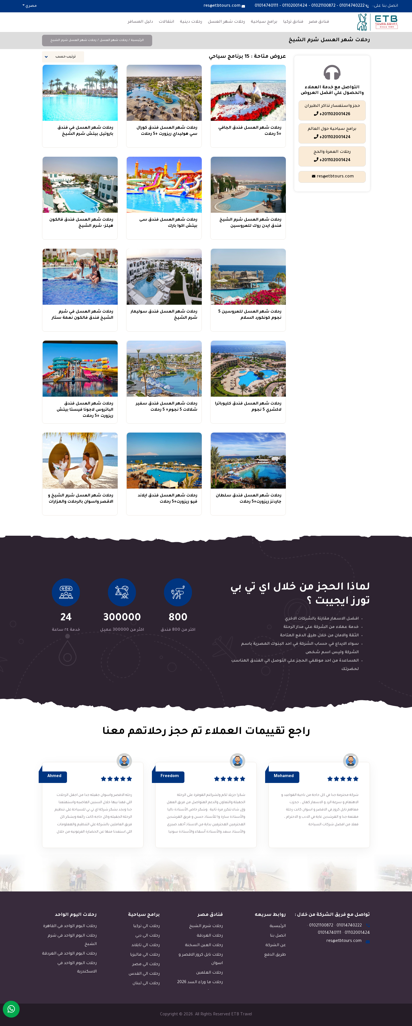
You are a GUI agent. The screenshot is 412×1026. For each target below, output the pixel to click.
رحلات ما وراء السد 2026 (200, 982)
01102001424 (294, 6)
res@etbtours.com (221, 6)
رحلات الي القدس (144, 974)
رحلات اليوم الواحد (76, 915)
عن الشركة (275, 945)
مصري (31, 6)
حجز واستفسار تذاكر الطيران (332, 110)
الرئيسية (137, 40)
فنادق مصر (319, 22)
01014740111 (266, 6)
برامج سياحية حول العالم (332, 133)
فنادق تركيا (293, 22)
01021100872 (323, 6)
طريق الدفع (275, 955)
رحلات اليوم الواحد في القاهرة (70, 926)
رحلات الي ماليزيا (145, 955)
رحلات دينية (191, 22)
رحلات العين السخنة (204, 945)
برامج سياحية (264, 22)
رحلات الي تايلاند (145, 945)
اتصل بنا (278, 936)
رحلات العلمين (209, 973)
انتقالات (166, 22)
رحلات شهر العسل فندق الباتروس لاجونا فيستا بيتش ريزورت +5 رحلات (85, 410)
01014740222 (352, 6)
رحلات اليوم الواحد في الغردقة (69, 954)
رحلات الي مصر (146, 964)
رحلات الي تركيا (146, 926)
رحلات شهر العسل (226, 22)
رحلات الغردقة (210, 936)
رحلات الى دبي (147, 936)
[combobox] (63, 57)
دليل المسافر (140, 22)
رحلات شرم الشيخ (206, 926)
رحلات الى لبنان (146, 983)
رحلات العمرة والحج (332, 156)
